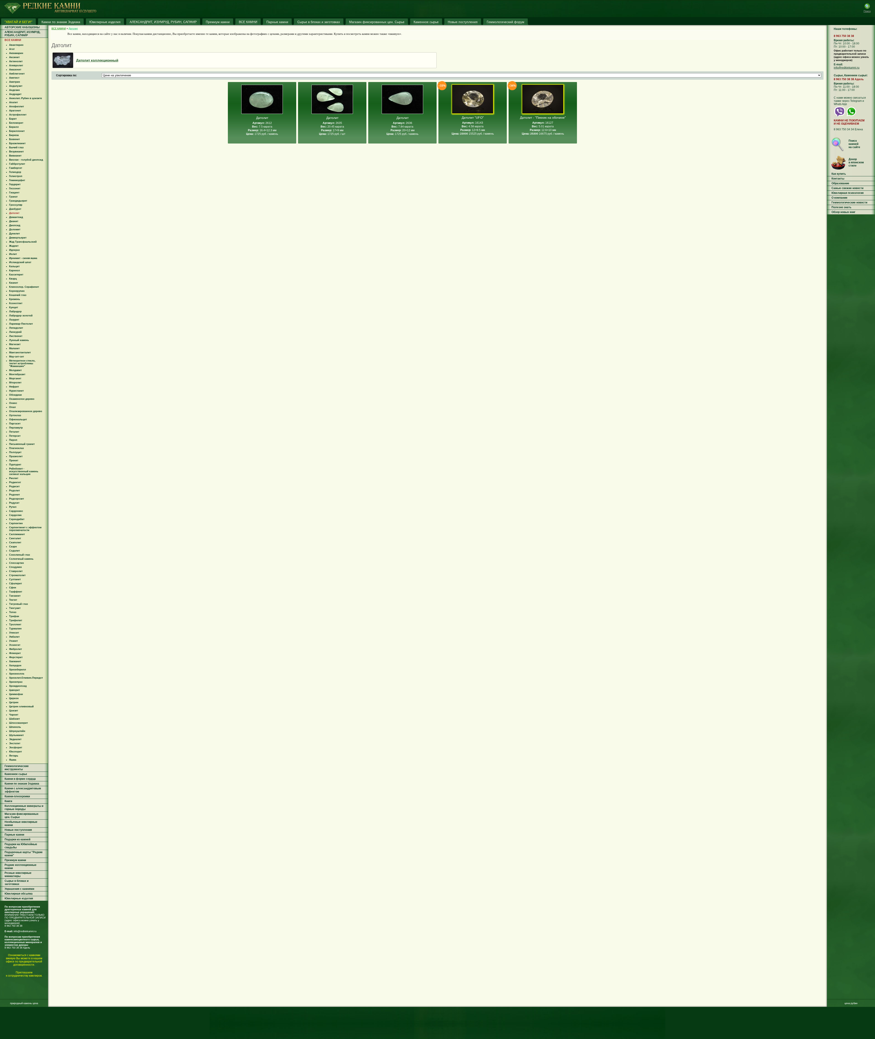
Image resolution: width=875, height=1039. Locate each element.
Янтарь (13, 755)
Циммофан (16, 694)
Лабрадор (15, 311)
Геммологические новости (849, 202)
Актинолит (16, 61)
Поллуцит (15, 452)
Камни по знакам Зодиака (22, 783)
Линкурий (15, 332)
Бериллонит (17, 131)
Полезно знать (841, 207)
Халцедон (15, 665)
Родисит (14, 486)
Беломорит (16, 122)
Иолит (13, 254)
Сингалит (15, 538)
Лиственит (15, 336)
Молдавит (15, 370)
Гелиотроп (15, 176)
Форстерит (16, 657)
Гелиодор (15, 172)
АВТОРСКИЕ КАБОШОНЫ (22, 27)
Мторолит (15, 382)
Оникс (13, 403)
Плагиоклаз (16, 448)
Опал (12, 407)
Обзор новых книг (843, 212)
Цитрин (13, 702)
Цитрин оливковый (21, 706)
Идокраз (14, 250)
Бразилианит (17, 143)
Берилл (14, 127)
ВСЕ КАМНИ (13, 40)
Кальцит (14, 266)
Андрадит (15, 94)
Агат (12, 49)
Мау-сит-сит (16, 356)
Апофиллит (16, 106)
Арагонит (15, 110)
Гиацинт (14, 192)
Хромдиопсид (18, 686)
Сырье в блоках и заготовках (16, 882)
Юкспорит (15, 751)
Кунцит (13, 307)
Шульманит (16, 735)
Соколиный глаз (19, 554)
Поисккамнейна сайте (854, 144)
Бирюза (14, 135)
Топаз (12, 612)
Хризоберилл (17, 669)
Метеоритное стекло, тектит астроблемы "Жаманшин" (22, 363)
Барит (13, 118)
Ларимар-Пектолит (21, 323)
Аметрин (14, 81)
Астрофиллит (17, 114)
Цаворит (14, 690)
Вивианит (15, 155)
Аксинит (14, 57)
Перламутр (16, 427)
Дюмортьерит (17, 237)
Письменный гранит (22, 444)
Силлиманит (17, 534)
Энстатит (14, 743)
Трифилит (15, 620)
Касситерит (16, 274)
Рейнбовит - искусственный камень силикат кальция (23, 471)
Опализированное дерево (25, 411)
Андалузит (15, 86)
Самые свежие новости (847, 188)
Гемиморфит (17, 180)
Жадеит (13, 245)
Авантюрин (16, 45)
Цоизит (13, 710)
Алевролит (16, 65)
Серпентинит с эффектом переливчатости (25, 528)
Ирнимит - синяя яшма (23, 258)
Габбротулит (17, 163)
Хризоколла (16, 673)
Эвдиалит (15, 739)
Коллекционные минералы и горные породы (24, 807)
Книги (8, 801)
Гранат (13, 196)
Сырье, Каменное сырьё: (851, 75)
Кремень (14, 299)
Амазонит (15, 69)
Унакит (13, 640)
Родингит (15, 482)
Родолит (14, 490)
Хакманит (15, 661)
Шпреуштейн (17, 731)
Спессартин (16, 563)
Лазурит (14, 319)
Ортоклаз (15, 415)
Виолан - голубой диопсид (26, 159)
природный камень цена (24, 1003)
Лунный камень (19, 340)
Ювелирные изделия (19, 898)
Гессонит (14, 188)
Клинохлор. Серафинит (24, 286)
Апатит (13, 102)
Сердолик (15, 515)
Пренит (13, 460)
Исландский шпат (20, 262)
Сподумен (15, 567)
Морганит (15, 378)
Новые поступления (18, 829)
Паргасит (15, 423)
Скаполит (15, 542)
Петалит (14, 431)
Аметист (14, 77)
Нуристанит (16, 390)
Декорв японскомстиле (856, 162)
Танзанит (15, 595)
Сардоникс (16, 511)
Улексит (14, 632)
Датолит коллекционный (97, 60)
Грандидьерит (18, 200)
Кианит (13, 282)
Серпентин (16, 523)
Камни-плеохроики (17, 796)
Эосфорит (15, 747)
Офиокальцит (18, 419)
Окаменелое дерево (21, 399)
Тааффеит (15, 591)
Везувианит (16, 151)
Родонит (14, 494)
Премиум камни (15, 860)
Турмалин (15, 628)
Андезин (14, 90)
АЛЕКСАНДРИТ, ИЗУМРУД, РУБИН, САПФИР (22, 34)
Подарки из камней (17, 839)
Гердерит (15, 184)
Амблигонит (17, 73)
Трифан (14, 616)
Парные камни (14, 834)
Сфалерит (15, 583)
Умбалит (14, 636)
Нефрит (14, 386)
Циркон (14, 698)
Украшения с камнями (19, 888)
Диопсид (14, 225)
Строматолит (17, 575)
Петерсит (15, 435)
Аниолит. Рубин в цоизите (25, 98)
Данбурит (15, 209)
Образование (840, 183)
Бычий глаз (16, 147)
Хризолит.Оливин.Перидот (26, 677)
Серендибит (16, 519)
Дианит (13, 221)
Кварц (13, 278)
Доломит (14, 229)
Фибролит (15, 649)
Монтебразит (17, 374)
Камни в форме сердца (20, 778)
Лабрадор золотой (21, 315)
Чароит (13, 714)
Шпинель (15, 727)
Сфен (12, 587)
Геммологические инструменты (17, 767)
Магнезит (15, 344)
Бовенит (14, 139)
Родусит (14, 502)
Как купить (838, 173)
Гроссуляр (15, 204)
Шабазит (14, 718)
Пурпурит (15, 464)
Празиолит (16, 456)
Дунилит (14, 233)
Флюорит (15, 653)
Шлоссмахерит (18, 722)
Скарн (13, 546)
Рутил (12, 506)
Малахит (14, 348)
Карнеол (14, 270)
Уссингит (14, 645)
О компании (839, 197)
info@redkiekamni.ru (25, 931)
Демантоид (16, 217)
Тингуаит (15, 608)
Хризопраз (15, 681)
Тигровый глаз (18, 604)
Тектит (13, 599)
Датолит (14, 213)
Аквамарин (16, 53)
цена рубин (850, 1003)
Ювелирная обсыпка (19, 893)
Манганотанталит (20, 352)
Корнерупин (17, 291)
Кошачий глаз (17, 295)
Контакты (837, 178)
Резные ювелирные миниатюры (18, 874)
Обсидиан (15, 394)
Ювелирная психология (847, 193)
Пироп (13, 440)
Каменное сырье (16, 774)
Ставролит (16, 571)
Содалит (14, 550)
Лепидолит (16, 327)
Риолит (13, 478)
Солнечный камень (21, 558)
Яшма (12, 759)
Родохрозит (16, 498)
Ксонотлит (15, 303)
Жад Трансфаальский (23, 241)
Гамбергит (15, 168)
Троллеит (15, 624)
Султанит (15, 579)
